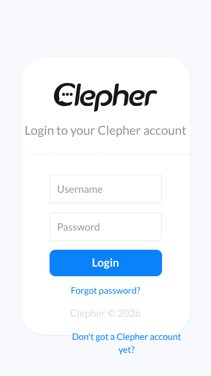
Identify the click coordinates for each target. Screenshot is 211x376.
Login (105, 262)
